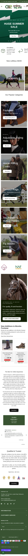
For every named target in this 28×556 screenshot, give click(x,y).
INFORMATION (6, 510)
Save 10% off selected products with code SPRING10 (15, 1)
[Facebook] (2, 503)
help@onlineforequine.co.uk (10, 500)
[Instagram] (5, 503)
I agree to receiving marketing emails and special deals (13, 529)
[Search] (24, 6)
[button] (14, 37)
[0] (26, 6)
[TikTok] (14, 503)
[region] (14, 435)
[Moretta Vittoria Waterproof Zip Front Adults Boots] (20, 345)
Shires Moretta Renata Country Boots (7, 353)
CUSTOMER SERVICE (8, 515)
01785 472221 (7, 498)
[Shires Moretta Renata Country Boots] (7, 345)
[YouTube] (8, 504)
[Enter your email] (25, 526)
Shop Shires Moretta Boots (7, 336)
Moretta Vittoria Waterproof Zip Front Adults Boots (20, 354)
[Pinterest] (11, 503)
